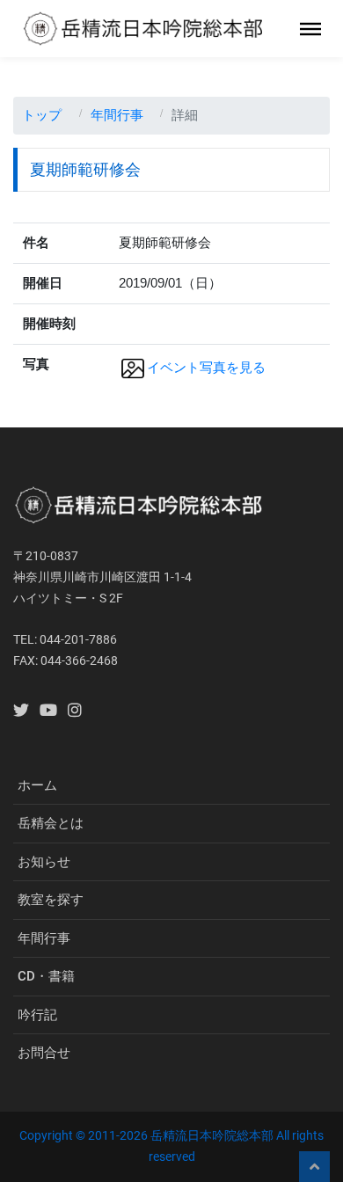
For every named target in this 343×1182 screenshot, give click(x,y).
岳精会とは (51, 823)
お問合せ (44, 1053)
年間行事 (117, 114)
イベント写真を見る (206, 367)
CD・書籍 (46, 976)
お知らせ (44, 862)
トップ (42, 114)
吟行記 (37, 1015)
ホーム (37, 785)
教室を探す (51, 900)
